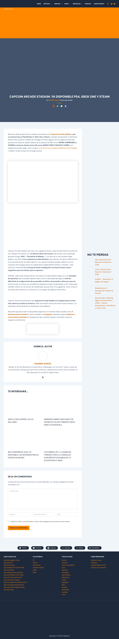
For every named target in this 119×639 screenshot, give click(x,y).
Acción (64, 560)
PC (34, 560)
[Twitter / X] (43, 377)
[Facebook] (65, 106)
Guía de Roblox (9, 570)
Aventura (65, 563)
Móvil (34, 572)
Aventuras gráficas (68, 565)
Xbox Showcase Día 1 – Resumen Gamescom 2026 (104, 262)
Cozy (63, 568)
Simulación (65, 590)
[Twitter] (111, 4)
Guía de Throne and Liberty (13, 577)
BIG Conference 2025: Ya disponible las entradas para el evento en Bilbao (23, 455)
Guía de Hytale (9, 590)
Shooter (64, 587)
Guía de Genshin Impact (12, 580)
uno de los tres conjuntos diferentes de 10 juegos (58, 148)
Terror (64, 595)
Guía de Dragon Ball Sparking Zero (15, 582)
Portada (6, 9)
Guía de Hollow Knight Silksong (14, 587)
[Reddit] (53, 106)
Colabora (94, 563)
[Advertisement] (59, 24)
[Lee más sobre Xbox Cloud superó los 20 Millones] (25, 406)
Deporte (64, 570)
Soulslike (65, 592)
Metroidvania (66, 575)
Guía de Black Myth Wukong (13, 572)
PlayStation (37, 565)
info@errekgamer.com (98, 565)
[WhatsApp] (61, 106)
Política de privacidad (98, 568)
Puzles (64, 580)
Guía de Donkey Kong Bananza (14, 585)
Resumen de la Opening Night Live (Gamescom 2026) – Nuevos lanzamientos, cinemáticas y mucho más (105, 303)
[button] (51, 3)
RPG (63, 585)
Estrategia (65, 572)
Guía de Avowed (9, 565)
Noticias (11, 9)
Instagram (48, 314)
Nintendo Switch (38, 568)
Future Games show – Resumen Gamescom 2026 (103, 272)
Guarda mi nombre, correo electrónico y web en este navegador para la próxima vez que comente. (40, 521)
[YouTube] (114, 4)
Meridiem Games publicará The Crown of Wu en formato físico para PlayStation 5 (59, 422)
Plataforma (65, 577)
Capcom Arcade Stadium (61, 134)
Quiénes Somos (96, 560)
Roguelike (65, 582)
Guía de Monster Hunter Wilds (14, 568)
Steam (35, 563)
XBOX (35, 570)
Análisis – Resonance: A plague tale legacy (104, 280)
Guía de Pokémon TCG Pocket (14, 575)
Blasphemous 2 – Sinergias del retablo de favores (104, 290)
